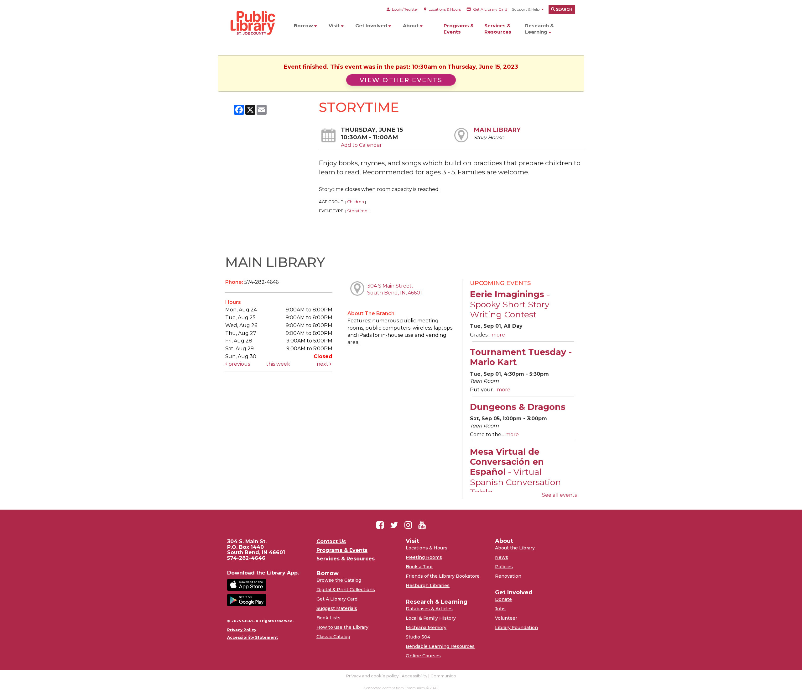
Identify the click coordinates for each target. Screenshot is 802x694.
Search (563, 9)
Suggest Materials (336, 608)
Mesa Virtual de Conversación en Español (515, 472)
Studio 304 (418, 637)
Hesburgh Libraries (428, 585)
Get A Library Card (336, 599)
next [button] (323, 364)
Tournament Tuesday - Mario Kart (521, 357)
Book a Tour (419, 567)
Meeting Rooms (424, 557)
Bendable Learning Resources (440, 646)
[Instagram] (408, 525)
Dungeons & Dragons (517, 407)
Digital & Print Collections (345, 589)
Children (355, 201)
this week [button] (278, 364)
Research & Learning (539, 29)
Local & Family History (431, 618)
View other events (401, 80)
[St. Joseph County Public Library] (252, 47)
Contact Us (331, 541)
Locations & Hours (426, 548)
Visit (335, 26)
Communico (443, 675)
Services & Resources (497, 29)
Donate (503, 599)
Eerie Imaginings (510, 304)
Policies (504, 567)
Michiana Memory (426, 627)
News (501, 557)
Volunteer (506, 618)
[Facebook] (380, 525)
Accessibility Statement (252, 637)
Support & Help (525, 9)
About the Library (515, 548)
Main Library (497, 129)
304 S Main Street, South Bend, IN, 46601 (394, 289)
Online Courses (423, 656)
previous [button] (238, 364)
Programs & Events (459, 29)
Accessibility (414, 675)
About (411, 26)
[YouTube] (422, 525)
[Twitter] (394, 525)
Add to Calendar (361, 145)
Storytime (357, 211)
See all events (559, 495)
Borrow (304, 26)
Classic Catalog (333, 636)
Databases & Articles (429, 609)
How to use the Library (342, 627)
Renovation (508, 576)
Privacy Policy (241, 630)
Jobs (500, 609)
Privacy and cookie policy (372, 675)
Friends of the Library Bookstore (443, 576)
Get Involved (371, 26)
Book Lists (328, 618)
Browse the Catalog (338, 580)
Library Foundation (516, 627)
